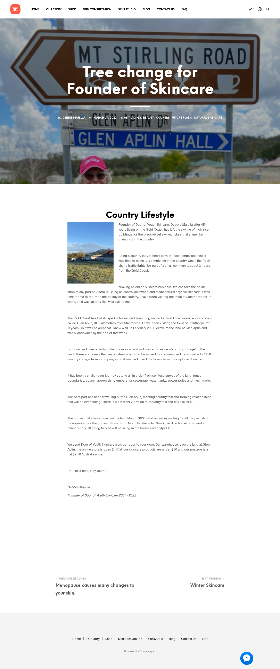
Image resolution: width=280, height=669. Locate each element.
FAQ (184, 9)
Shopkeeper (148, 651)
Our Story (53, 9)
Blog (146, 9)
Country (163, 117)
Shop (72, 9)
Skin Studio (127, 9)
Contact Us (166, 9)
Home (35, 9)
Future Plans (182, 117)
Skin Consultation (97, 9)
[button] (251, 9)
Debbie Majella (74, 117)
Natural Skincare (208, 117)
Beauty (148, 117)
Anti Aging (132, 117)
